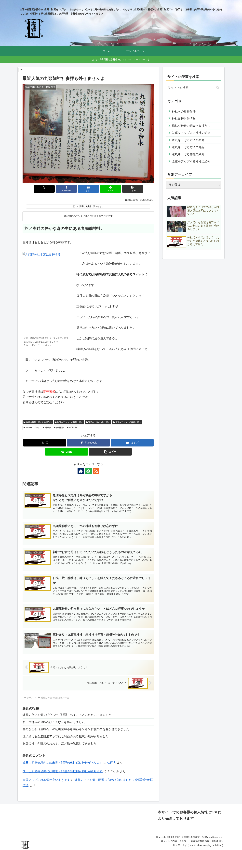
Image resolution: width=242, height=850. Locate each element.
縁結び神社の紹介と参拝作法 (39, 422)
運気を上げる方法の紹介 (99, 422)
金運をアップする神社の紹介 (128, 422)
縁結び (48, 427)
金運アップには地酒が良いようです (46, 780)
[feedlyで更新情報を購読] (88, 471)
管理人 (111, 762)
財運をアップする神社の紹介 (70, 422)
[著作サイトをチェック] (81, 471)
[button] (132, 189)
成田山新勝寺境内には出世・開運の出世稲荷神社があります (63, 762)
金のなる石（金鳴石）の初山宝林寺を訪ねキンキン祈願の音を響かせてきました (76, 729)
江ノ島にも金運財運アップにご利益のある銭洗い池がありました (65, 736)
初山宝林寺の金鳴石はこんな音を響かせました (54, 722)
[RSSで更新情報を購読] (96, 471)
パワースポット (33, 427)
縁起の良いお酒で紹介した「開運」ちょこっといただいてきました (67, 714)
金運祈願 (73, 427)
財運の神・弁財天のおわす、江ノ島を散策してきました (60, 743)
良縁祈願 (60, 427)
